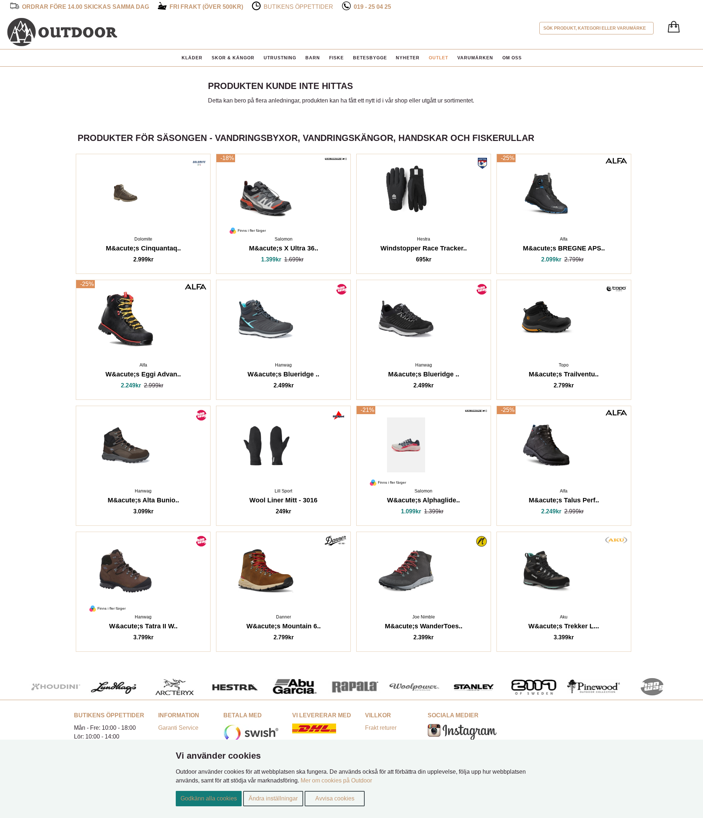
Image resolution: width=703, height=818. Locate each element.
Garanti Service (178, 728)
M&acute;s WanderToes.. (423, 627)
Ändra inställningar (273, 798)
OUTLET (438, 57)
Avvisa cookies (334, 798)
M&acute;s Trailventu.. (564, 375)
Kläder (192, 57)
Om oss (512, 57)
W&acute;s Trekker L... (563, 627)
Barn (312, 57)
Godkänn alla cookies (209, 798)
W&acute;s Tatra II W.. (143, 627)
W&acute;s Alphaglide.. (423, 501)
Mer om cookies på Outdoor (336, 780)
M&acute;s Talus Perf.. (564, 501)
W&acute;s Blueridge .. (283, 375)
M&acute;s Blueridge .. (423, 375)
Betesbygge (370, 57)
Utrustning (280, 57)
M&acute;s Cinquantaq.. (143, 250)
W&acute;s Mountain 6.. (283, 627)
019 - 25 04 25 (372, 7)
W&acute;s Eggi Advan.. (143, 375)
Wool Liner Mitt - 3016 (283, 501)
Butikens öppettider (298, 7)
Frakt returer (381, 728)
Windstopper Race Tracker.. (423, 250)
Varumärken (475, 57)
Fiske (336, 57)
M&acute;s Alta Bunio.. (143, 501)
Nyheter (408, 57)
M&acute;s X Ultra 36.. (283, 250)
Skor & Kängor (233, 57)
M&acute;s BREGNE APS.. (564, 250)
